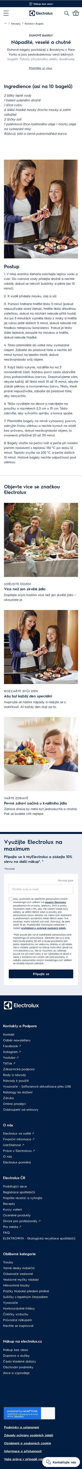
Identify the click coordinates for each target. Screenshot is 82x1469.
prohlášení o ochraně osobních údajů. (43, 927)
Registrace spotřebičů (19, 1192)
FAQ (6, 1232)
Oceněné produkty (17, 1215)
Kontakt (8, 1034)
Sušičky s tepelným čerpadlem (25, 1297)
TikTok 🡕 (9, 1063)
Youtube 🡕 (11, 1057)
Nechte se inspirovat (18, 1325)
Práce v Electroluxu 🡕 (19, 1150)
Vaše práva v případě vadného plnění (33, 1459)
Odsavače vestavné (18, 1274)
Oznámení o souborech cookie (27, 1443)
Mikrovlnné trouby (16, 1285)
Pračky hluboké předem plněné (26, 1291)
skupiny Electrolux (55, 902)
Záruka (8, 1098)
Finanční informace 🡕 (18, 1139)
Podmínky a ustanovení (21, 1427)
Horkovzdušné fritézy (19, 1308)
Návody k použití (16, 1080)
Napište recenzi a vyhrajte (22, 1198)
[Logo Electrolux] (41, 13)
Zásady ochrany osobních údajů (28, 1435)
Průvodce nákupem (17, 1320)
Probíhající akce (15, 1186)
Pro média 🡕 (12, 1227)
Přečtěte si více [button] (40, 68)
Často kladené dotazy (19, 1361)
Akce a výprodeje (16, 1373)
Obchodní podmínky (18, 1367)
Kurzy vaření (12, 1209)
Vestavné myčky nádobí (21, 1279)
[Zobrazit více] (5, 23)
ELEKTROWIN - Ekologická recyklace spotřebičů (39, 1238)
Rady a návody (14, 1075)
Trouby (8, 1262)
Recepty (9, 1203)
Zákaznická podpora (18, 1069)
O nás (7, 1156)
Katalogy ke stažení (17, 1092)
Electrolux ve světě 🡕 (18, 1133)
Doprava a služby (16, 1355)
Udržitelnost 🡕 (13, 1145)
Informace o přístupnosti (23, 1451)
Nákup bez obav (15, 1350)
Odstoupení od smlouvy (20, 1109)
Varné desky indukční (19, 1268)
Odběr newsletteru (16, 1040)
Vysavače (10, 1302)
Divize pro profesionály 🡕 (22, 1221)
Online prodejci (14, 1104)
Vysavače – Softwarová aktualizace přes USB (37, 1086)
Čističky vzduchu (15, 1314)
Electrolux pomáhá (17, 1162)
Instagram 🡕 (12, 1052)
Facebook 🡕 (12, 1046)
